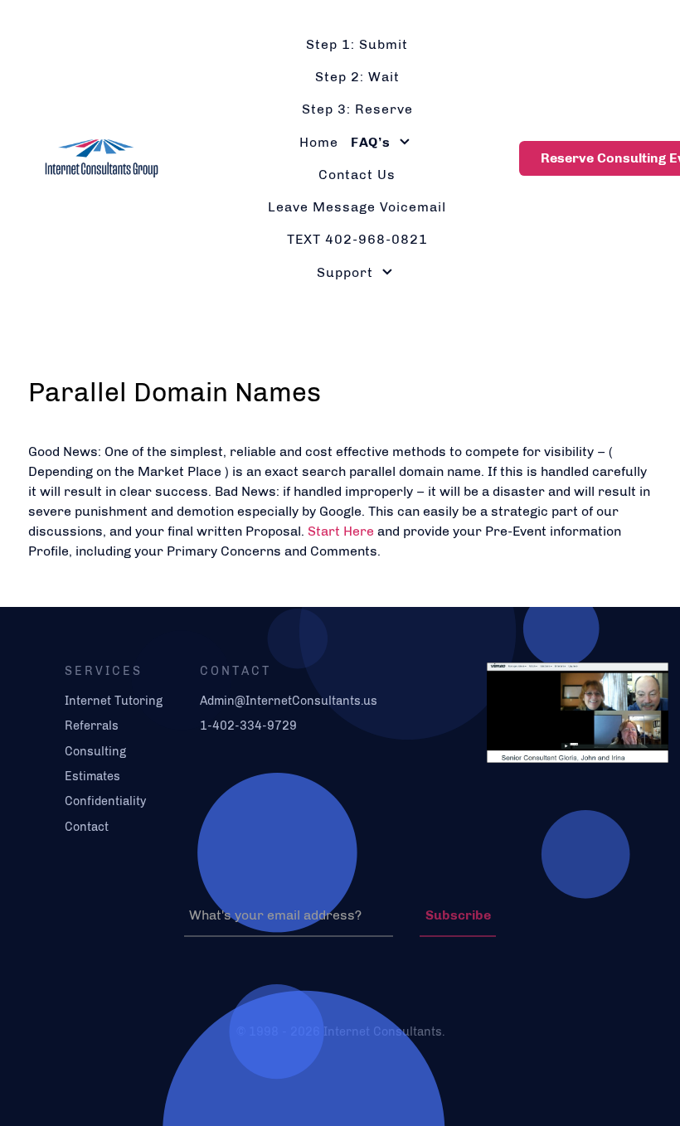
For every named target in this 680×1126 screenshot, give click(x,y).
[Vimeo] (569, 711)
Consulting (95, 751)
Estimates (92, 776)
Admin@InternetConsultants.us (288, 700)
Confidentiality (105, 801)
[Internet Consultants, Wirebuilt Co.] (93, 156)
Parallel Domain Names (174, 392)
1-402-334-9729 (248, 725)
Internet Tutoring (114, 700)
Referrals (92, 725)
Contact (87, 826)
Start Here (341, 531)
